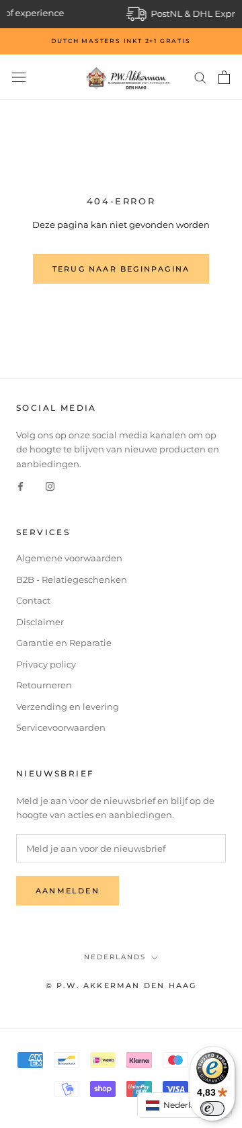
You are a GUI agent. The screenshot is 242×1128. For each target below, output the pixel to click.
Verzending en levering (67, 706)
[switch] (212, 1108)
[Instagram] (50, 486)
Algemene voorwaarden (69, 558)
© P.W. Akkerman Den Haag (121, 985)
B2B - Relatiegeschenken (71, 579)
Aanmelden (67, 890)
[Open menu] (19, 78)
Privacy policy (46, 664)
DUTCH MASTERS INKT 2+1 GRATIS (120, 40)
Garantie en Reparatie (64, 642)
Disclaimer (40, 621)
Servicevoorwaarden (61, 727)
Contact (33, 600)
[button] (185, 1105)
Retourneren (44, 685)
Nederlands (115, 957)
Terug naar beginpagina (121, 269)
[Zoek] (200, 77)
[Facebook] (20, 486)
